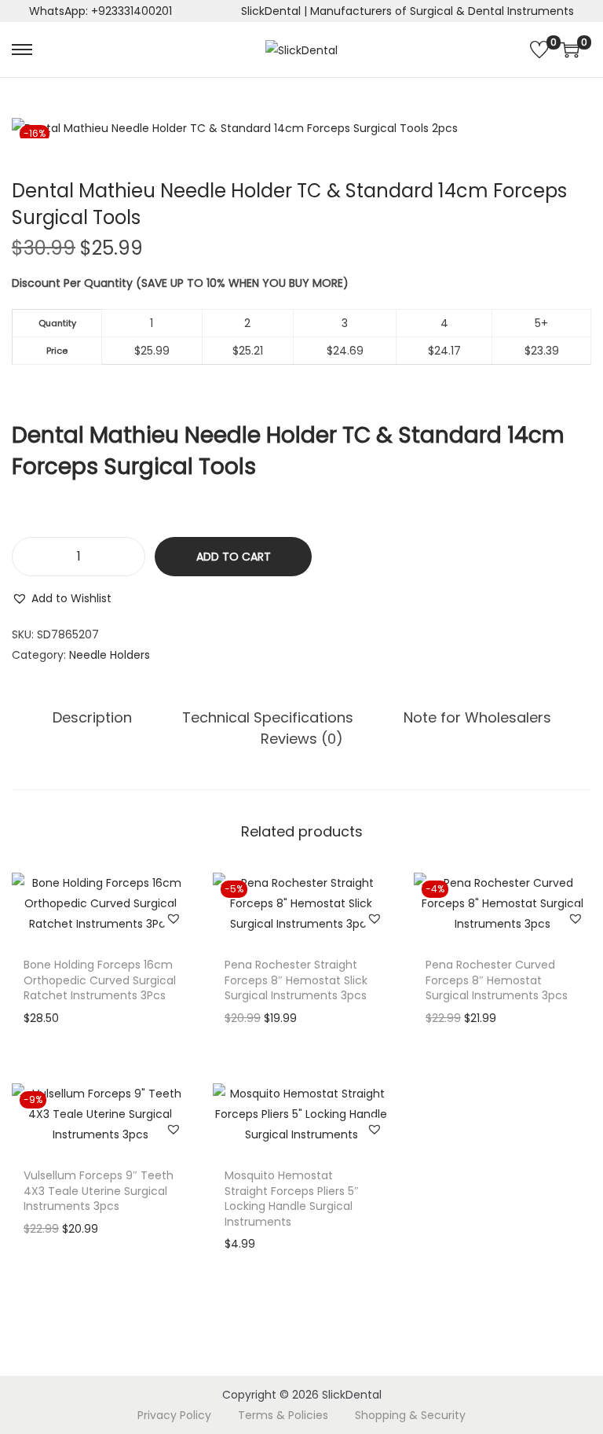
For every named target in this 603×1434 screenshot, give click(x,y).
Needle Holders (109, 655)
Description (92, 717)
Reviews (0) (302, 738)
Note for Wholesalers (477, 717)
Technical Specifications (267, 717)
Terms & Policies (283, 1415)
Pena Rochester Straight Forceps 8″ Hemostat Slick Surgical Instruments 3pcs (296, 980)
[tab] (92, 718)
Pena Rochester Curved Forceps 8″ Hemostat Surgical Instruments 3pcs (497, 980)
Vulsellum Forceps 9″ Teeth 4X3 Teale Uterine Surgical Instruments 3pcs (99, 1190)
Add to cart (233, 556)
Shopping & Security (410, 1415)
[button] (61, 598)
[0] (539, 49)
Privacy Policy (174, 1415)
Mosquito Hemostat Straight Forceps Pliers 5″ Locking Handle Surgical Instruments (292, 1198)
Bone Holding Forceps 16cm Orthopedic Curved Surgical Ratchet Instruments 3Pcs (100, 980)
